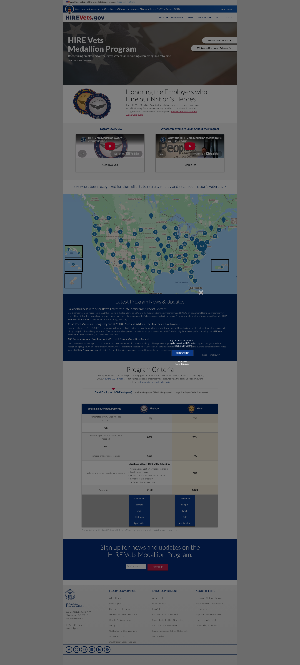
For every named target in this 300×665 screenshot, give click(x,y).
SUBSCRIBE (182, 353)
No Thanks (182, 361)
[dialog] (150, 332)
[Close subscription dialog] (201, 292)
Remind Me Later (182, 364)
